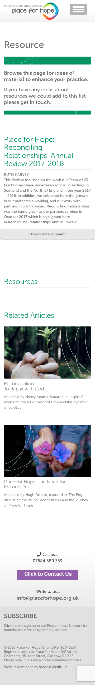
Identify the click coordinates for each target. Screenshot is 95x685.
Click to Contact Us (47, 575)
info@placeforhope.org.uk (48, 598)
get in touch (35, 102)
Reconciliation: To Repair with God (24, 386)
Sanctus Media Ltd (53, 667)
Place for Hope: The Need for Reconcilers (34, 484)
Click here (12, 626)
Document (57, 234)
